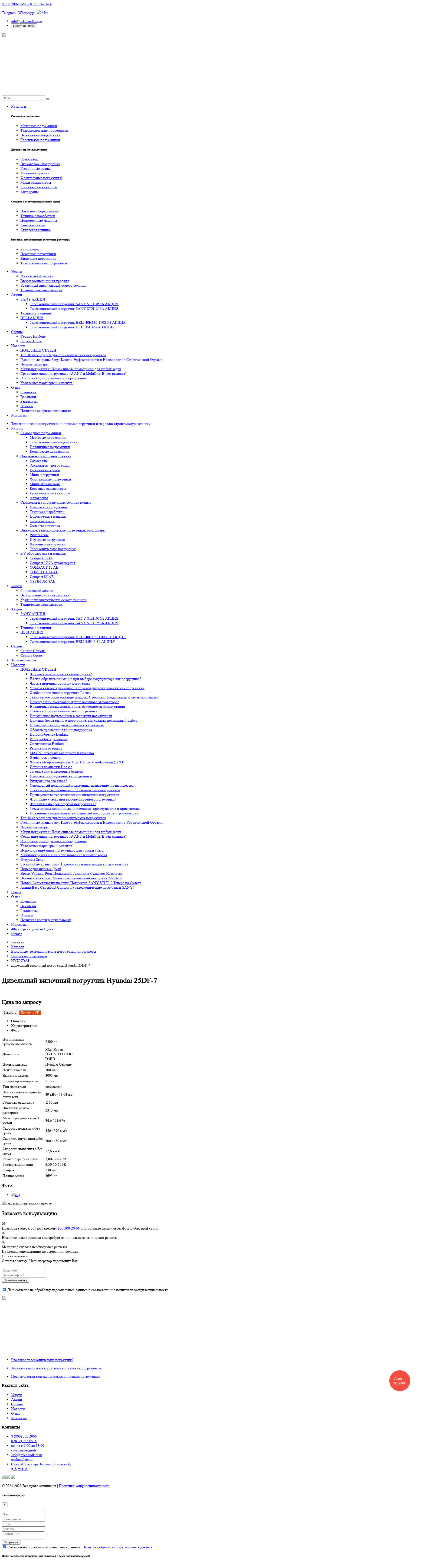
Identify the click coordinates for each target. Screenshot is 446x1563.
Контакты (19, 415)
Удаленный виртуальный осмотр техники (53, 285)
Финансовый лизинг (36, 276)
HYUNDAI (20, 960)
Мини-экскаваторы (35, 182)
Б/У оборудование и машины (43, 553)
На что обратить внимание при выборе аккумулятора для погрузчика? (85, 678)
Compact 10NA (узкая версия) (53, 563)
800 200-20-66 (69, 1228)
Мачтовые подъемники (38, 126)
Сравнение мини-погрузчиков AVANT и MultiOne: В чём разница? (73, 373)
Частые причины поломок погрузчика (60, 683)
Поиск (16, 892)
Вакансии (28, 396)
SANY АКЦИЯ (32, 299)
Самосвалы (29, 159)
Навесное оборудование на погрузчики (61, 776)
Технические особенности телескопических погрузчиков (75, 790)
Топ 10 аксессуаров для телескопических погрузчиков (63, 355)
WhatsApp (26, 12)
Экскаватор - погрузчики (40, 164)
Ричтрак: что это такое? (48, 780)
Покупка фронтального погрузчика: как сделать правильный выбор (84, 720)
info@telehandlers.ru (26, 21)
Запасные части (32, 225)
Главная (17, 942)
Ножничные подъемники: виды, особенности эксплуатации (77, 706)
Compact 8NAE (42, 576)
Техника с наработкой (37, 216)
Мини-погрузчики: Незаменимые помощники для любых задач (70, 369)
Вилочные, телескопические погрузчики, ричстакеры (62, 530)
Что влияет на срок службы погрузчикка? (63, 804)
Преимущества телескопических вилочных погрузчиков (74, 794)
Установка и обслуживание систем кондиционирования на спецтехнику (87, 688)
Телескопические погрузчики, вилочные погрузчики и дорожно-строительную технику (81, 423)
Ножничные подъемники (40, 135)
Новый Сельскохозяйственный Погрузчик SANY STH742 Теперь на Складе (80, 883)
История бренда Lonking (49, 734)
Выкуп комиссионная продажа (44, 281)
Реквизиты (29, 401)
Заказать (10, 1012)
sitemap (16, 934)
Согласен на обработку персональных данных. (79, 1547)
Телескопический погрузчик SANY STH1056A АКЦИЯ (74, 304)
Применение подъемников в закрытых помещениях (71, 716)
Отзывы (26, 406)
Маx (44, 12)
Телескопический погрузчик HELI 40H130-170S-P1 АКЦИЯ (78, 322)
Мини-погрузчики (35, 173)
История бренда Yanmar (48, 739)
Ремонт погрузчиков (46, 748)
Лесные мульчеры (34, 364)
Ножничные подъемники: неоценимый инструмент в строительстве (84, 813)
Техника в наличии (35, 313)
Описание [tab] (19, 1021)
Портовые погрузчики (38, 254)
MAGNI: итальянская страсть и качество (62, 753)
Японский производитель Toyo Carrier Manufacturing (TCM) (77, 762)
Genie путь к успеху (45, 757)
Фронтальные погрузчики (41, 178)
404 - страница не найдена (32, 929)
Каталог (17, 428)
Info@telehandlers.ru (26, 1455)
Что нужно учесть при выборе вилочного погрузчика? (73, 799)
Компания (28, 392)
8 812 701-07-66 (39, 4)
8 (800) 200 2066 (24, 1436)
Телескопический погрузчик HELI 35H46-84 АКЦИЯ (72, 327)
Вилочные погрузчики (38, 258)
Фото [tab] (15, 1030)
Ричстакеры (29, 249)
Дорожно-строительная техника (45, 456)
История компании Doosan (51, 767)
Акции (16, 294)
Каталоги (18, 106)
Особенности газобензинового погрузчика (64, 711)
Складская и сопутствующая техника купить (55, 502)
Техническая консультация (41, 290)
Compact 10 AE (41, 558)
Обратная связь (24, 26)
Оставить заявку (15, 1280)
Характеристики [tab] (24, 1025)
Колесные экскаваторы (38, 187)
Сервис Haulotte (33, 336)
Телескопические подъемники (44, 130)
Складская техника (35, 229)
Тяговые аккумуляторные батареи (56, 771)
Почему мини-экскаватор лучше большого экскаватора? (74, 702)
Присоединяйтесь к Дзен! (40, 869)
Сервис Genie (31, 341)
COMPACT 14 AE (44, 572)
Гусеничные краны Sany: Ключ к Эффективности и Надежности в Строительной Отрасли (92, 359)
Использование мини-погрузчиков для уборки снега (62, 850)
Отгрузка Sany (31, 859)
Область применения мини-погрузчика (61, 729)
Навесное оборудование (39, 211)
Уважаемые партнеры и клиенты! (46, 383)
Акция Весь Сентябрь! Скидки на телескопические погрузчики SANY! (77, 887)
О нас (15, 387)
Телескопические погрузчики (43, 263)
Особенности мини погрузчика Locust (60, 692)
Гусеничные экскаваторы (50, 493)
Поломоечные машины (38, 220)
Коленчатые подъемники (40, 140)
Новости (18, 345)
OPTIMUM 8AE (42, 581)
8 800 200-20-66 (14, 4)
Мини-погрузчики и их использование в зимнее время (63, 855)
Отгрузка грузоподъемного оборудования (53, 378)
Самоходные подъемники (40, 433)
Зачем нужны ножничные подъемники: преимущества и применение (85, 808)
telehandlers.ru (22, 1459)
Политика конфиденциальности (45, 410)
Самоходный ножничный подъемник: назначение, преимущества (82, 785)
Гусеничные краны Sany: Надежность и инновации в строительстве (74, 864)
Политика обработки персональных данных (117, 1547)
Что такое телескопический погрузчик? (61, 674)
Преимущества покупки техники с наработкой (67, 725)
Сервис (17, 332)
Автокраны (29, 191)
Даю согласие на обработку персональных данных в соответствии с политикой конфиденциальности (87, 1290)
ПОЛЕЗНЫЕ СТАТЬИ (38, 350)
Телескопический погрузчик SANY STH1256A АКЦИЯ (74, 308)
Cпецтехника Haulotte (47, 743)
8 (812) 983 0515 (24, 1441)
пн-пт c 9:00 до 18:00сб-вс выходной (27, 1447)
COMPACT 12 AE (44, 567)
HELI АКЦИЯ (31, 318)
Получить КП (30, 1012)
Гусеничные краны (35, 168)
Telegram (9, 12)
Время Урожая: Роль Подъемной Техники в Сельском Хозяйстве (71, 873)
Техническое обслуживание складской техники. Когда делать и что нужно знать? (94, 697)
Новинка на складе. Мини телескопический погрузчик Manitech (71, 878)
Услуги (16, 271)
